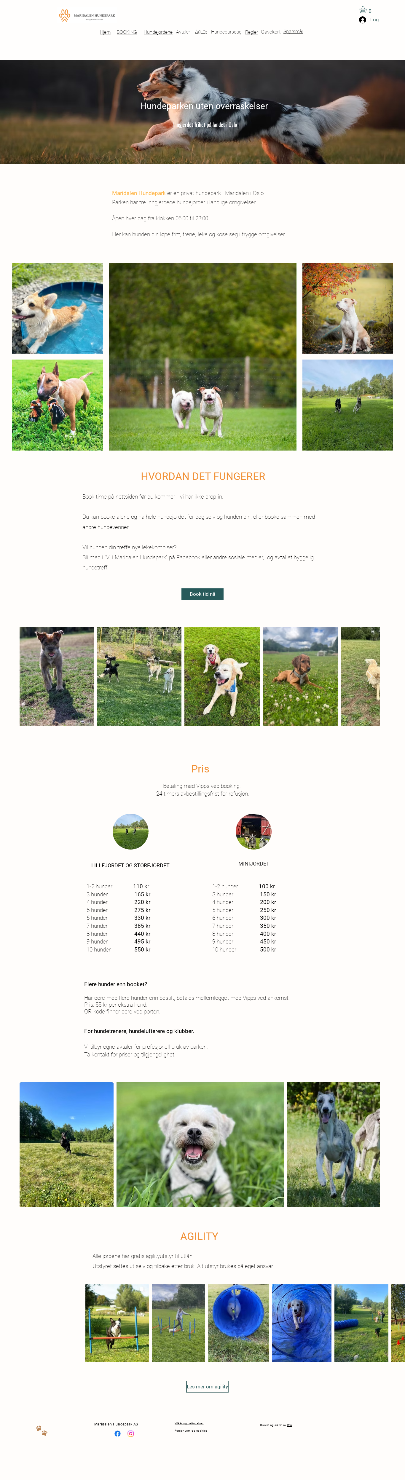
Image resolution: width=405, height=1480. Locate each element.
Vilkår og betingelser (189, 1423)
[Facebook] (118, 1434)
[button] (367, 9)
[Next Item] (369, 676)
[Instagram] (131, 1434)
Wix (289, 1425)
